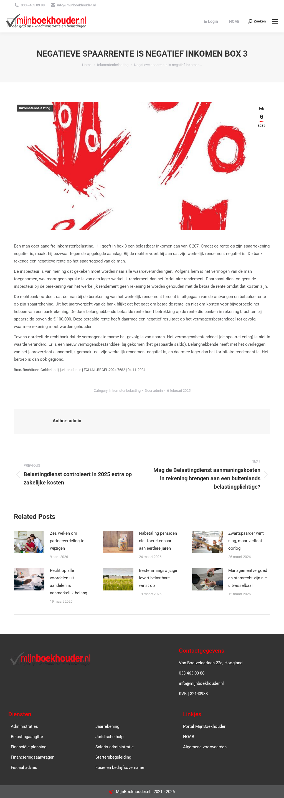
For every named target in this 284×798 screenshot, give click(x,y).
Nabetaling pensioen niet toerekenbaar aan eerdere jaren (158, 541)
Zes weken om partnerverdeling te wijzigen (67, 541)
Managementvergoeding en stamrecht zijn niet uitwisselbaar (250, 578)
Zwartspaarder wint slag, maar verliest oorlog (246, 541)
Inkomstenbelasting (34, 108)
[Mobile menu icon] (274, 21)
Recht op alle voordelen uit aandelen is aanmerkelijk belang (68, 581)
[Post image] (29, 542)
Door (154, 390)
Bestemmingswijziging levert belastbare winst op (160, 578)
